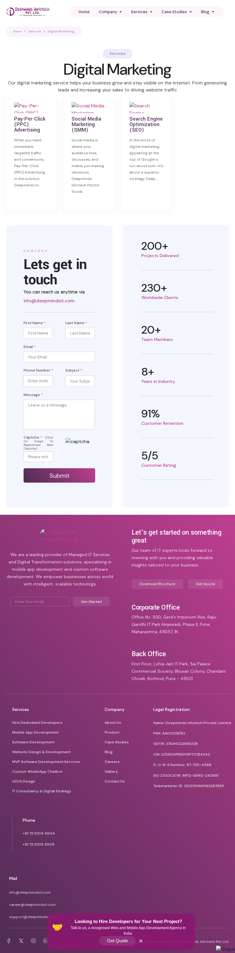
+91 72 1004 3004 (39, 833)
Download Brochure (157, 583)
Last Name (76, 323)
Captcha (38, 442)
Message (33, 395)
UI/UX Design (23, 781)
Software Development (33, 742)
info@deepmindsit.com (49, 301)
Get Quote (117, 940)
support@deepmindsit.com (34, 916)
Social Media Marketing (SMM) (86, 124)
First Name (35, 323)
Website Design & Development (41, 752)
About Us (113, 722)
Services (34, 31)
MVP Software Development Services (46, 762)
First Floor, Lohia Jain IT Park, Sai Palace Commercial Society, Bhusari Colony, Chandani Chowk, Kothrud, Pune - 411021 (179, 671)
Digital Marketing (61, 31)
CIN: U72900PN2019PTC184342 (181, 754)
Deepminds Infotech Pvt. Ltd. (204, 941)
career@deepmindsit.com (32, 904)
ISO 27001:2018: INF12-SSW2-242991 (185, 775)
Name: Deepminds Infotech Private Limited (192, 723)
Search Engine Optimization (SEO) (146, 124)
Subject (73, 370)
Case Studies (117, 742)
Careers (112, 762)
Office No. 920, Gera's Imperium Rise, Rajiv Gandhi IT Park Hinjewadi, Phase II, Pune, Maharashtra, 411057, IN (174, 624)
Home (84, 11)
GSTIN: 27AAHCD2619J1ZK (175, 744)
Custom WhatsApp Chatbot (37, 771)
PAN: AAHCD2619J (169, 733)
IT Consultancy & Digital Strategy (41, 791)
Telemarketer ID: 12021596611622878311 (188, 786)
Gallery (111, 771)
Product (112, 732)
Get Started (91, 601)
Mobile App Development (35, 732)
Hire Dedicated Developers (37, 722)
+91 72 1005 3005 (38, 844)
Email (30, 347)
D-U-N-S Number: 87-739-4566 (182, 765)
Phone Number (38, 370)
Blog (109, 752)
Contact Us (115, 781)
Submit (59, 476)
